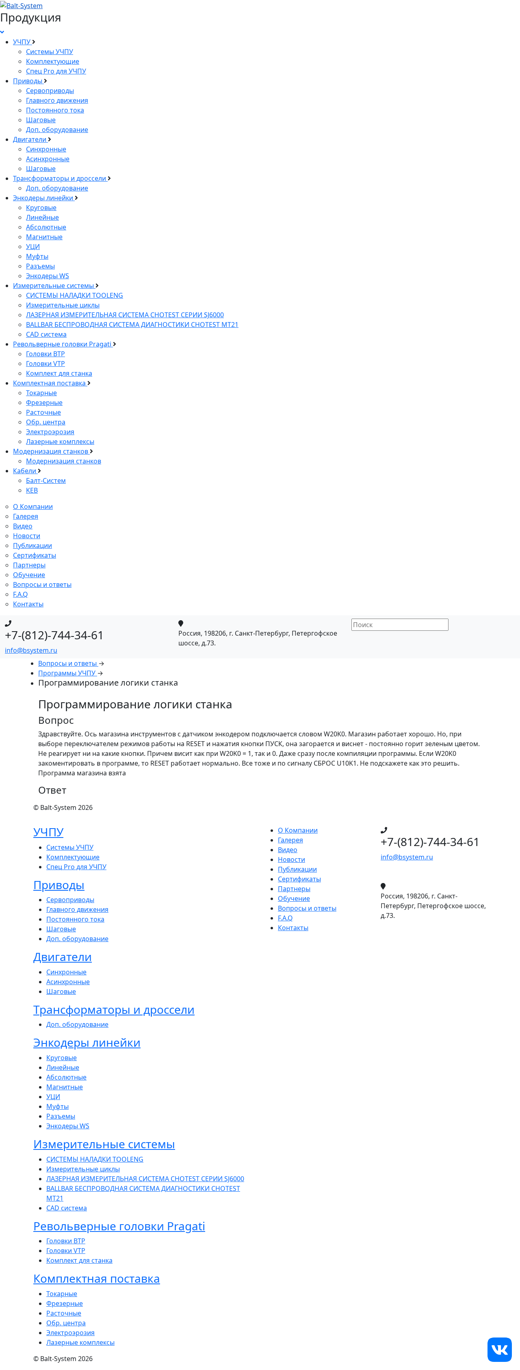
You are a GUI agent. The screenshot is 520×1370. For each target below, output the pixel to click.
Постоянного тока (55, 110)
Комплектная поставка (50, 383)
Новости (26, 535)
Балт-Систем (46, 480)
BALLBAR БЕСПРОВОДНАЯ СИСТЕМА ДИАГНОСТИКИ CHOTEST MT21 (132, 324)
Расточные (43, 412)
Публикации (32, 545)
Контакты (28, 604)
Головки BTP (45, 353)
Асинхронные (47, 158)
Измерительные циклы (63, 305)
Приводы (28, 80)
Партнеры (29, 565)
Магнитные (44, 236)
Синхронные (46, 149)
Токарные (41, 392)
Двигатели (30, 139)
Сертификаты (34, 555)
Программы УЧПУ (67, 673)
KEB (32, 490)
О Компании (33, 506)
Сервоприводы (50, 90)
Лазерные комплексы (60, 441)
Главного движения (57, 100)
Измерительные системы (54, 285)
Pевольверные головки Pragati (63, 344)
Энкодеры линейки (44, 197)
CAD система (46, 334)
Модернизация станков (51, 451)
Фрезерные (44, 402)
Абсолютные (46, 227)
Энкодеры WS (47, 275)
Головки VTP (45, 363)
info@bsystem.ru (31, 650)
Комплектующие (52, 61)
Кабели (25, 470)
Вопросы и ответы (42, 584)
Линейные (42, 217)
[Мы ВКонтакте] (500, 1348)
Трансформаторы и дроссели (60, 178)
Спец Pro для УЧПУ (56, 71)
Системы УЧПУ (49, 51)
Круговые (41, 207)
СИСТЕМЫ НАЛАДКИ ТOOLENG (74, 295)
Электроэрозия (50, 431)
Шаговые (41, 119)
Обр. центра (45, 422)
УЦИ (33, 246)
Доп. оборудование (57, 129)
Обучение (29, 574)
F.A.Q (20, 594)
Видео (22, 526)
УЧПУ (22, 41)
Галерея (25, 516)
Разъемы (40, 266)
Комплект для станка (59, 373)
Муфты (37, 256)
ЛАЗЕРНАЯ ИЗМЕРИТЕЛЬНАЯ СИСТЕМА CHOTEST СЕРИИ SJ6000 (125, 314)
